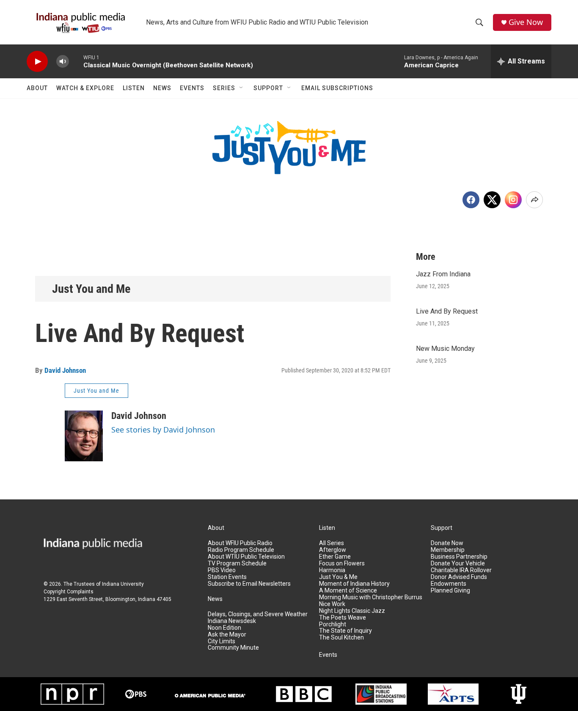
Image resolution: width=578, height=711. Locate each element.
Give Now (526, 22)
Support (268, 88)
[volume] (62, 61)
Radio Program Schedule (241, 550)
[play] (37, 61)
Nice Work (332, 604)
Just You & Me (338, 577)
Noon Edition (224, 628)
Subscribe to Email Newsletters (249, 584)
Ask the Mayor (227, 634)
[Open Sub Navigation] (241, 88)
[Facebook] (470, 199)
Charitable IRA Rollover (461, 570)
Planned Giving (450, 590)
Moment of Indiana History (354, 584)
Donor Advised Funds (459, 577)
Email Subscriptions (337, 88)
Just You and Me (91, 289)
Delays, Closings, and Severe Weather (258, 614)
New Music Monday (445, 348)
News (162, 88)
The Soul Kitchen (341, 637)
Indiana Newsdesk (232, 621)
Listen (134, 88)
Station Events (227, 577)
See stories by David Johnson (163, 429)
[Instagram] (513, 199)
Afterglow (332, 550)
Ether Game (335, 557)
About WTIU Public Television (246, 557)
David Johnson (65, 370)
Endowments (448, 584)
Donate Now (447, 543)
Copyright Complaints (69, 592)
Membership (448, 550)
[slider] (76, 61)
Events (192, 88)
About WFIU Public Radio (240, 543)
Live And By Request (447, 311)
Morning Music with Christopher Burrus (370, 597)
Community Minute (233, 648)
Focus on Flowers (342, 563)
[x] (492, 199)
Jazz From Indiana (443, 274)
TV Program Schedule (237, 563)
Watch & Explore (85, 88)
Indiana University (123, 584)
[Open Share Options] (534, 199)
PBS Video (222, 570)
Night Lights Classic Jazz (352, 611)
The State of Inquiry (345, 631)
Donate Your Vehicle (458, 563)
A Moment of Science (348, 590)
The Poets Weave (342, 618)
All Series (331, 543)
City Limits (221, 641)
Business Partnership (459, 557)
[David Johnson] (84, 436)
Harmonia (332, 570)
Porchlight (332, 624)
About (37, 88)
